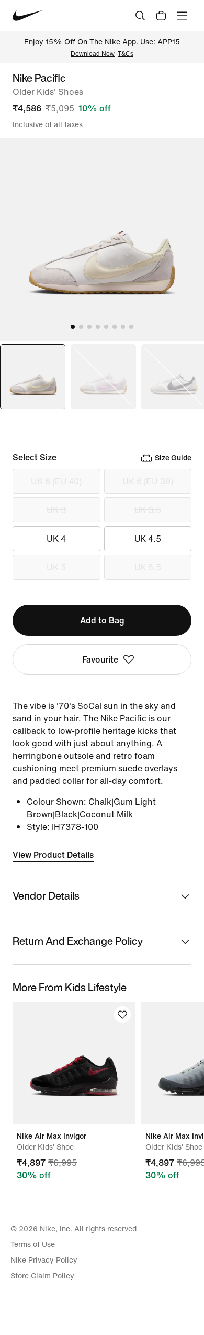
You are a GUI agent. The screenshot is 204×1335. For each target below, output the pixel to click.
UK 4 (56, 538)
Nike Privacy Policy (43, 1260)
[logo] (28, 16)
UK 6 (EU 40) (56, 481)
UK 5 (56, 567)
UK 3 (56, 510)
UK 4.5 (147, 538)
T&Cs (125, 53)
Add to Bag (102, 620)
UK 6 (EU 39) (147, 481)
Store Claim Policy (42, 1275)
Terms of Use (32, 1244)
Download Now (93, 53)
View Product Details (53, 855)
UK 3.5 (147, 510)
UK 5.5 (147, 567)
